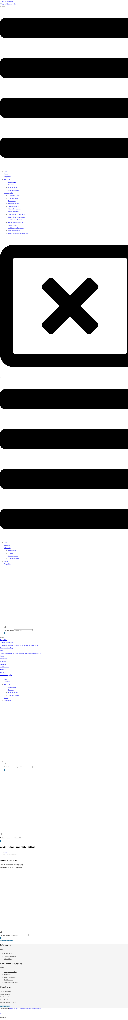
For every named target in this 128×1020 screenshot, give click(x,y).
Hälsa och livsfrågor (14, 209)
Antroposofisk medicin (7, 642)
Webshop (7, 545)
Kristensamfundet (13, 211)
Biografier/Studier (13, 206)
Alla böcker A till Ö (14, 195)
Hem (5, 171)
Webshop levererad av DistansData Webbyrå (30, 1008)
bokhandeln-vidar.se (13, 1008)
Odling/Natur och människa (16, 217)
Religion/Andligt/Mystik (15, 222)
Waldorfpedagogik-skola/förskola (18, 233)
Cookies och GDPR (10, 956)
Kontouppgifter (13, 187)
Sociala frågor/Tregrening (16, 228)
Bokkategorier (8, 193)
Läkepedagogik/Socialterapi (16, 214)
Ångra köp (7, 176)
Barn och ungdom (13, 203)
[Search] (4, 633)
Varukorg (3, 672)
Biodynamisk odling (6, 648)
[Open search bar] (5, 627)
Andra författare (13, 198)
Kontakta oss (4, 658)
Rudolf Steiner (12, 225)
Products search (9, 630)
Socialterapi (3, 669)
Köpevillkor (4, 661)
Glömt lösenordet (13, 190)
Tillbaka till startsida (6, 940)
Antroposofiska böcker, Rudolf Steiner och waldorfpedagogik (19, 645)
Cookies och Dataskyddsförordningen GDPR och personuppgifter (20, 653)
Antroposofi (12, 201)
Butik (1, 650)
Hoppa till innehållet (6, 1)
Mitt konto (7, 179)
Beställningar (12, 182)
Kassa (6, 174)
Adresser (11, 185)
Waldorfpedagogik (6, 675)
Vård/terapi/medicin (14, 230)
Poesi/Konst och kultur (15, 220)
